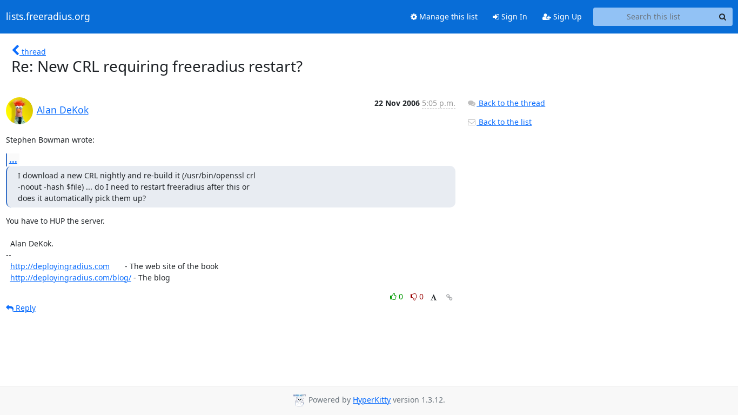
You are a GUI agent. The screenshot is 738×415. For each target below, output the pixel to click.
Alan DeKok (63, 109)
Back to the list (504, 122)
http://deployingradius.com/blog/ (70, 277)
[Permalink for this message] (449, 297)
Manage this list (447, 16)
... (13, 159)
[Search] (723, 17)
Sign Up (566, 16)
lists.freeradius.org (48, 16)
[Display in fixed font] (433, 298)
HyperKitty (372, 399)
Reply (25, 308)
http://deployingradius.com (60, 266)
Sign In (513, 16)
